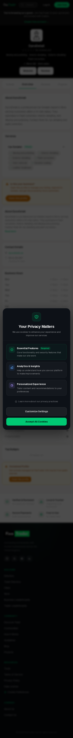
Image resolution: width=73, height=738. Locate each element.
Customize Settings (36, 411)
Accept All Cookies (36, 421)
